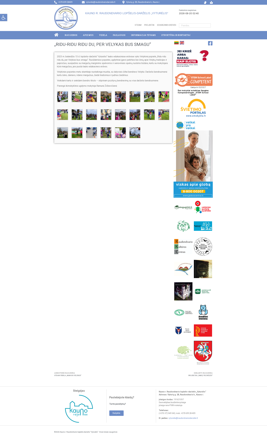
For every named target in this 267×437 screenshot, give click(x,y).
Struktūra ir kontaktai (175, 35)
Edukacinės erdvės (166, 25)
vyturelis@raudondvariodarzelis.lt (100, 2)
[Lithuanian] (176, 42)
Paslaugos (119, 35)
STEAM (138, 25)
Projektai (149, 25)
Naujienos (71, 35)
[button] (3, 17)
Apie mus (88, 35)
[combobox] (192, 25)
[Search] (208, 25)
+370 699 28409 (65, 2)
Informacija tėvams (143, 35)
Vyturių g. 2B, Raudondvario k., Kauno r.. (143, 2)
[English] (181, 42)
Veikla (103, 35)
